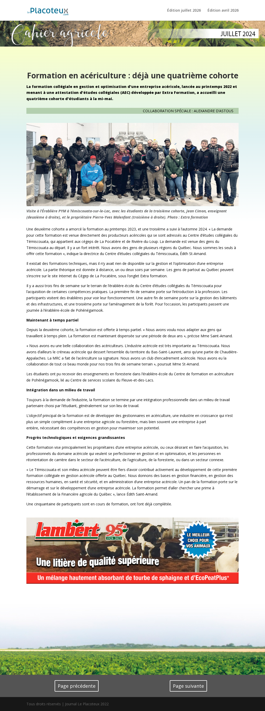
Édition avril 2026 (223, 11)
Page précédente (76, 686)
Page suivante (188, 686)
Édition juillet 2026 (184, 11)
